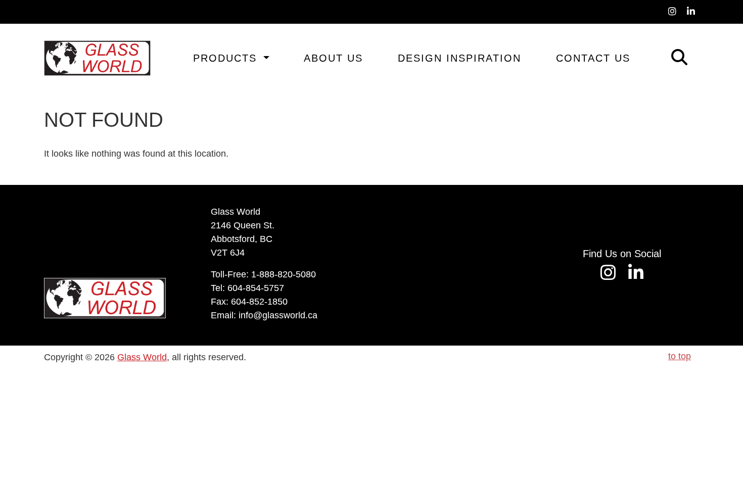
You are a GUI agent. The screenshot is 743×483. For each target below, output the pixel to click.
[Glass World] (97, 58)
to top (679, 356)
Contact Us (593, 58)
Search (665, 56)
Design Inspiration (459, 58)
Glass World (142, 357)
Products (227, 58)
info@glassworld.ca (278, 315)
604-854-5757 (255, 288)
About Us (333, 58)
